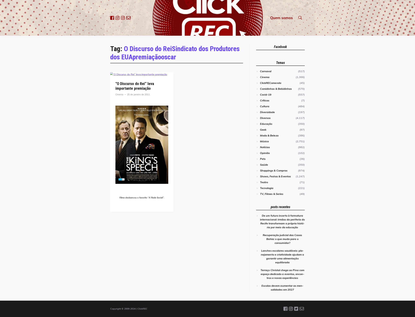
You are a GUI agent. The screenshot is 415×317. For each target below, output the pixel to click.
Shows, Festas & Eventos (275, 176)
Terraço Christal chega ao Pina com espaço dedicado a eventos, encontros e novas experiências (282, 274)
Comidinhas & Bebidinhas (276, 88)
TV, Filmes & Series (271, 193)
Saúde (264, 164)
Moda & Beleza (269, 135)
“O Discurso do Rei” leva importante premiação (134, 86)
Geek (263, 129)
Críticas (264, 100)
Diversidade (267, 112)
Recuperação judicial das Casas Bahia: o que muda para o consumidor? (282, 238)
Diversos (265, 118)
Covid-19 (265, 94)
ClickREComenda (270, 83)
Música (264, 141)
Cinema (119, 94)
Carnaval (265, 71)
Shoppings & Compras (273, 170)
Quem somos (281, 17)
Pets (263, 158)
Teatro (264, 182)
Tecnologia (266, 188)
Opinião (265, 153)
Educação (266, 123)
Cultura (264, 106)
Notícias (265, 147)
